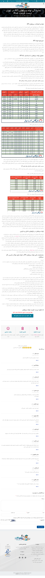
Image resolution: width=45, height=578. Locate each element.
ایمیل (28, 512)
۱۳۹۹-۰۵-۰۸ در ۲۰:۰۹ (35, 456)
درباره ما (22, 551)
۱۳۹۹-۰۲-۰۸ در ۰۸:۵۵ (35, 469)
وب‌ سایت (13, 512)
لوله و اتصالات (36, 335)
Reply (37, 360)
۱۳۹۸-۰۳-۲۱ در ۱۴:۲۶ (35, 481)
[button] (22, 315)
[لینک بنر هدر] (22, 1)
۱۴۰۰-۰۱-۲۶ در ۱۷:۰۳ (35, 417)
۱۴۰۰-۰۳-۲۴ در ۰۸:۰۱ (35, 392)
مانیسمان (17, 236)
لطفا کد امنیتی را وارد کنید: (5, 520)
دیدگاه (42, 499)
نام (43, 512)
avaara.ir (17, 574)
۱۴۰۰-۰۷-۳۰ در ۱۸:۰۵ (35, 367)
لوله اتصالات (32, 250)
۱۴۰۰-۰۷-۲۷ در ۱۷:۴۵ (35, 379)
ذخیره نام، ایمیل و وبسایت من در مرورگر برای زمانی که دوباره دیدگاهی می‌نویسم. (28, 517)
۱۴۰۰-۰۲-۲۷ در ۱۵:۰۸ (35, 406)
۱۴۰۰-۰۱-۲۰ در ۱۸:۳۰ (35, 431)
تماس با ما (22, 554)
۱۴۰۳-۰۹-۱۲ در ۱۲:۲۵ (35, 355)
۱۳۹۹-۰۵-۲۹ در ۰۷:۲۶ (35, 443)
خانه (30, 15)
